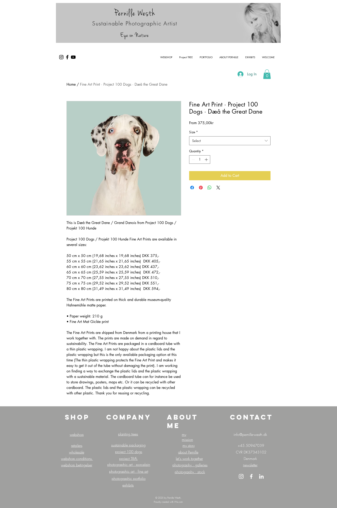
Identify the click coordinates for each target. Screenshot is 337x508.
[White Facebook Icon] (251, 476)
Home (71, 84)
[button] (267, 74)
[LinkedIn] (261, 476)
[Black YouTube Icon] (73, 57)
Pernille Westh (134, 13)
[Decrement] (193, 160)
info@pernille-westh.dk (250, 434)
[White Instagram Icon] (241, 476)
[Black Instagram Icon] (61, 57)
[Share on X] (218, 187)
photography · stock (190, 471)
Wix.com (178, 501)
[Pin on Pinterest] (201, 187)
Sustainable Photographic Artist (134, 23)
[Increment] (207, 160)
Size (193, 132)
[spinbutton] (200, 160)
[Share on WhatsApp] (209, 187)
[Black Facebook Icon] (67, 57)
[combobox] (230, 140)
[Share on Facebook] (192, 187)
